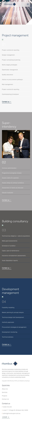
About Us (5, 389)
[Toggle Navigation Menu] (27, 4)
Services (4, 392)
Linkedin (4, 417)
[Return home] (9, 4)
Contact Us (5, 399)
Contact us (5, 102)
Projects (4, 396)
